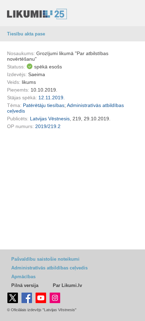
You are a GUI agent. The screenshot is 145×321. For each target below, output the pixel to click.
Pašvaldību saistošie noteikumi (45, 259)
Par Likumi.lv (67, 285)
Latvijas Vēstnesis (50, 118)
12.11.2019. (51, 97)
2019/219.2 (48, 126)
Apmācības (23, 276)
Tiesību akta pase (26, 33)
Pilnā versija (24, 285)
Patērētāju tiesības (43, 105)
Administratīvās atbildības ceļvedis (49, 267)
